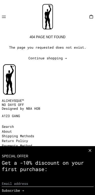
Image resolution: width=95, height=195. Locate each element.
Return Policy (15, 140)
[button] (91, 16)
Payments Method (17, 145)
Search (8, 126)
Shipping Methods (18, 136)
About (7, 131)
